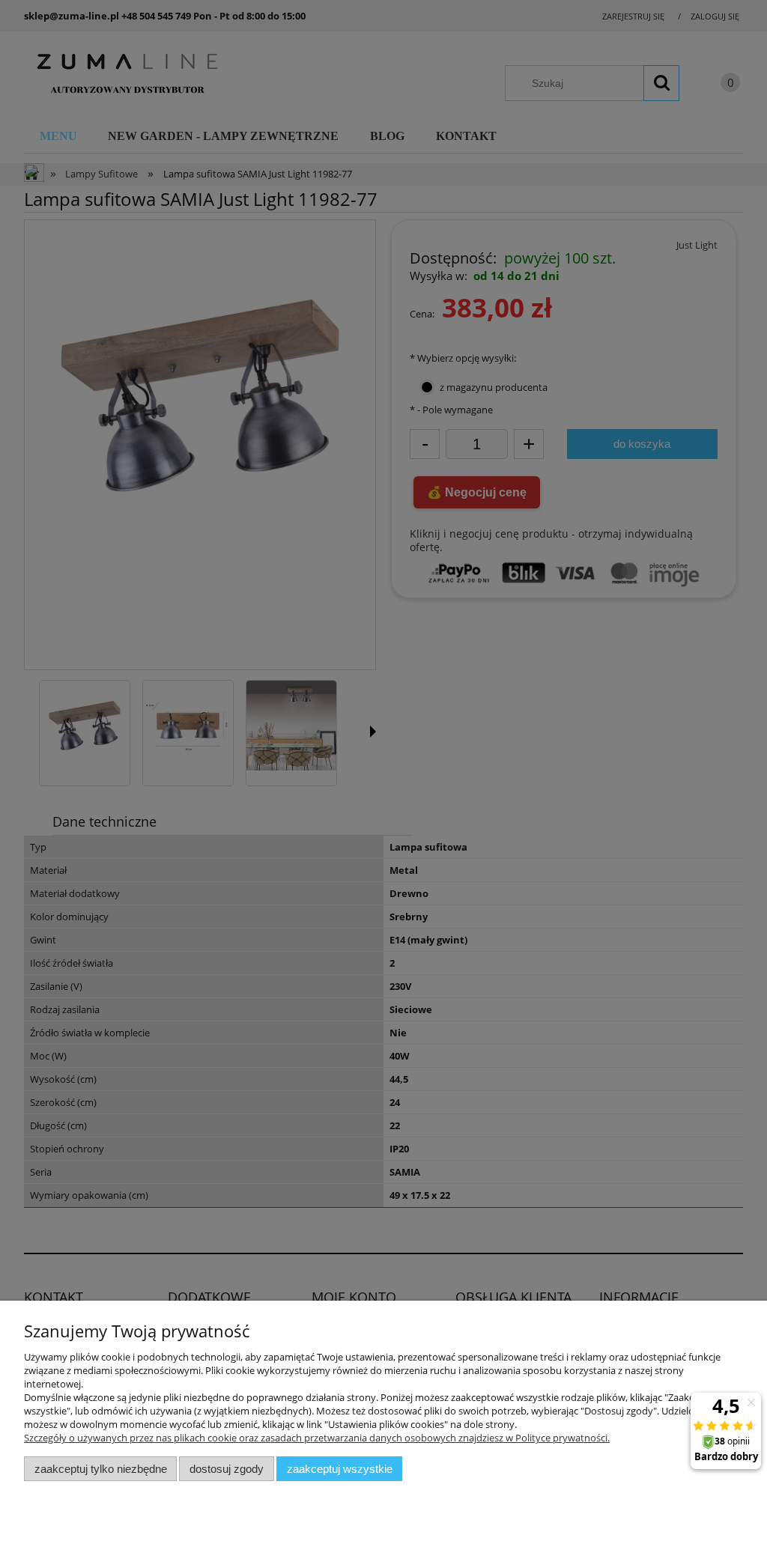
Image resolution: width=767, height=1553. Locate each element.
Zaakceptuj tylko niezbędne (100, 1468)
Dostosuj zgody (227, 1468)
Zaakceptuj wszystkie (339, 1468)
